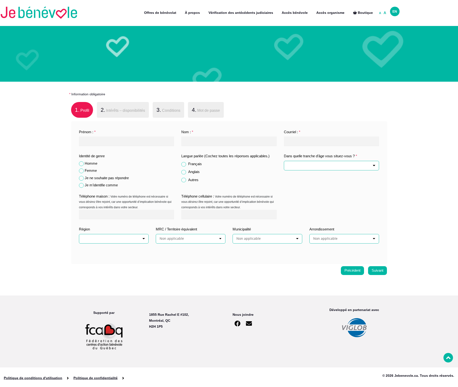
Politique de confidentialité (95, 378)
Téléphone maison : (94, 196)
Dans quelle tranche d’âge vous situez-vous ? (320, 156)
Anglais (194, 172)
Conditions (168, 110)
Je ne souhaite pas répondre (107, 178)
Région (84, 229)
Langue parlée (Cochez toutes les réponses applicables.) (225, 156)
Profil (80, 110)
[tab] (82, 111)
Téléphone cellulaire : (197, 196)
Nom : (187, 132)
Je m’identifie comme (101, 185)
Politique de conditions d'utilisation (33, 378)
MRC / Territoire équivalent (176, 229)
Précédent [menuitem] (352, 270)
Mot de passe (206, 110)
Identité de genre (92, 156)
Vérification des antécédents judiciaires (240, 13)
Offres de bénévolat (160, 13)
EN (394, 11)
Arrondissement (321, 229)
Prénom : (87, 132)
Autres (193, 180)
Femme (91, 170)
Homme (91, 163)
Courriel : (292, 132)
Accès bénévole (295, 13)
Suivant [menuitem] (377, 270)
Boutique (365, 13)
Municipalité (242, 229)
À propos (192, 13)
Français (195, 164)
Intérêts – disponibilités (123, 110)
